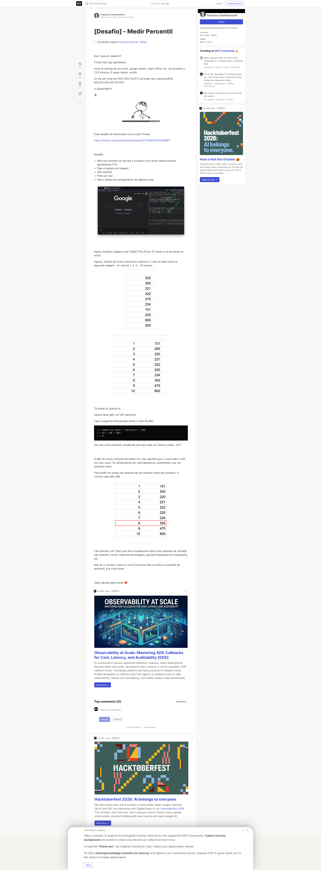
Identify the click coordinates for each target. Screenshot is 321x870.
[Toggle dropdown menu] (186, 591)
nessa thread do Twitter (133, 42)
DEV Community (225, 50)
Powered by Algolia (159, 4)
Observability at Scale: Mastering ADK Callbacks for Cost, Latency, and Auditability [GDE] (138, 655)
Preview (117, 719)
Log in (219, 3)
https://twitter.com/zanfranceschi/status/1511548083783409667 (132, 140)
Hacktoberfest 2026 (172, 808)
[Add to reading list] (80, 85)
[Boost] (80, 93)
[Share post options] (80, 102)
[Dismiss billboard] (247, 830)
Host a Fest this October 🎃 (220, 159)
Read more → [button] (102, 685)
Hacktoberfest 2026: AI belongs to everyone (135, 799)
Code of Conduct (133, 727)
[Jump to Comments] (80, 75)
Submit (104, 719)
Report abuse (149, 727)
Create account (234, 3)
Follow (221, 22)
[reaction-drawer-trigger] (80, 65)
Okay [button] (88, 865)
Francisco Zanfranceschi (113, 14)
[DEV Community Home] (79, 3)
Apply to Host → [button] (209, 179)
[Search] (86, 3)
